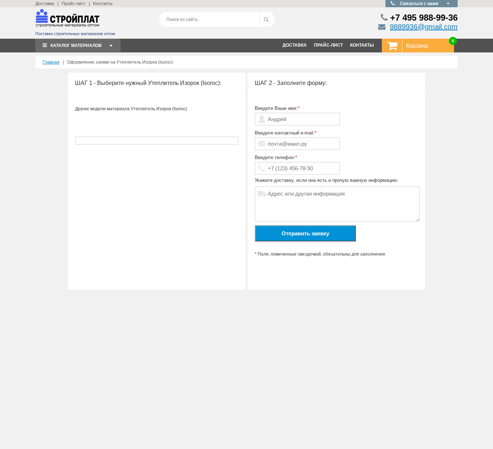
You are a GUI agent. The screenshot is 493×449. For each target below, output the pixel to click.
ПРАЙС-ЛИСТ (328, 45)
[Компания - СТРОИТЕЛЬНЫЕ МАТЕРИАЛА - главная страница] (67, 21)
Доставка (44, 3)
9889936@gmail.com (424, 27)
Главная (51, 62)
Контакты (103, 3)
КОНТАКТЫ (362, 45)
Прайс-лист (74, 3)
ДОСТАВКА (295, 45)
